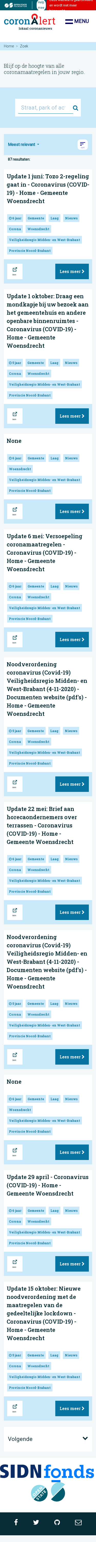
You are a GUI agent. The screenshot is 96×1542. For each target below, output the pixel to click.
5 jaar (16, 363)
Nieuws (71, 218)
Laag (54, 218)
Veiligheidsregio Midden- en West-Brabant (44, 240)
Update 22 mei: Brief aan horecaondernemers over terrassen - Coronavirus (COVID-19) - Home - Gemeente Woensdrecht (42, 825)
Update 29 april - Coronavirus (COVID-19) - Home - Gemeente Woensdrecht (48, 1185)
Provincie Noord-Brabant (30, 250)
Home (9, 46)
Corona (15, 229)
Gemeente (36, 218)
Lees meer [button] (71, 271)
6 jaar (16, 218)
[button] (82, 144)
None (14, 440)
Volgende (20, 1439)
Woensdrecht (38, 229)
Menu (81, 21)
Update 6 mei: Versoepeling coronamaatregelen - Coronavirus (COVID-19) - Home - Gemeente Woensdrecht (44, 552)
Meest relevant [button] (22, 144)
